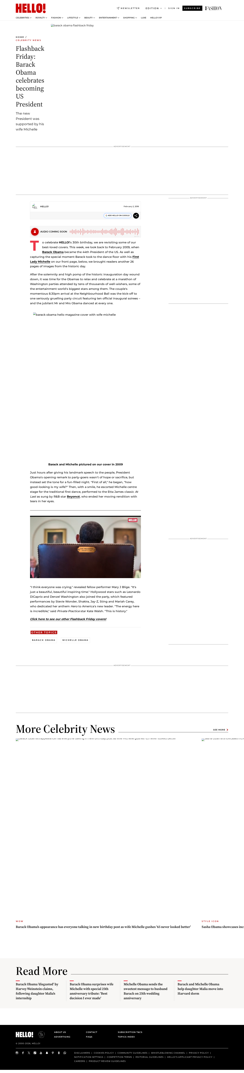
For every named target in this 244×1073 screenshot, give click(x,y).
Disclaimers (82, 1053)
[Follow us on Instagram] (17, 1053)
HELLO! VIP (156, 18)
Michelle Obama (75, 640)
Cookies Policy (104, 1053)
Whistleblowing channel (168, 1053)
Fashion (56, 18)
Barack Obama (53, 252)
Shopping (129, 18)
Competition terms (119, 1057)
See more (219, 729)
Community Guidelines (132, 1053)
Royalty (40, 18)
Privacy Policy (199, 1053)
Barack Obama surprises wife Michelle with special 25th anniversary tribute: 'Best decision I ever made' (91, 991)
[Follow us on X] (29, 1053)
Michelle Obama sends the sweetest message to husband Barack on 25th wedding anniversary (145, 991)
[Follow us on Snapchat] (47, 1053)
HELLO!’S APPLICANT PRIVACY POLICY (189, 1057)
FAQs (89, 1037)
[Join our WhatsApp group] (65, 1053)
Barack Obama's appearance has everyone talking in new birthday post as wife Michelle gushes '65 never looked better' (103, 926)
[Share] (136, 216)
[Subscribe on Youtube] (41, 1053)
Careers (79, 1061)
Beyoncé (73, 496)
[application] (85, 547)
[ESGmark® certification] (39, 1034)
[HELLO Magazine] (31, 8)
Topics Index (126, 1037)
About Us (60, 1032)
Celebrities (22, 18)
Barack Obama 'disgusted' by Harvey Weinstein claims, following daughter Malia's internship (37, 991)
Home (20, 37)
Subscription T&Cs (129, 1032)
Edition (152, 8)
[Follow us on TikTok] (35, 1053)
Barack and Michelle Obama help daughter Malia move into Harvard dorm (200, 989)
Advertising (62, 1037)
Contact (91, 1032)
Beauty (88, 18)
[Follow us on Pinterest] (53, 1053)
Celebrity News (28, 40)
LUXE (143, 18)
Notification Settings (88, 1057)
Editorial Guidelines (149, 1057)
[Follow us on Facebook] (23, 1053)
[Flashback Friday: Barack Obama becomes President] (213, 8)
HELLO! (44, 206)
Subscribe (192, 8)
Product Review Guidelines (107, 1061)
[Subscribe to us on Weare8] (59, 1053)
